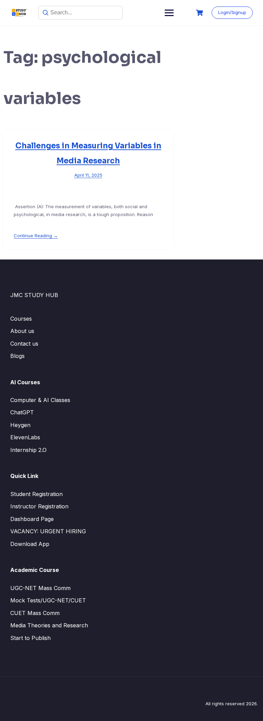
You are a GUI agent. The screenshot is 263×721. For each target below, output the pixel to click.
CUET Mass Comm (35, 613)
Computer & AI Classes (40, 400)
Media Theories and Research (49, 625)
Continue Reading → (36, 235)
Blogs (17, 355)
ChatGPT (22, 412)
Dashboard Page (32, 519)
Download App (29, 543)
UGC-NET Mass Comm (40, 588)
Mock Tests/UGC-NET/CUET (48, 600)
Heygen (20, 425)
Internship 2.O (28, 449)
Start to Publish (30, 638)
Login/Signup (232, 12)
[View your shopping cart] (200, 13)
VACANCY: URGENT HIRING (48, 531)
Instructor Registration (39, 506)
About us (22, 331)
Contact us (24, 343)
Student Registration (36, 494)
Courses (21, 318)
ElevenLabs (25, 437)
